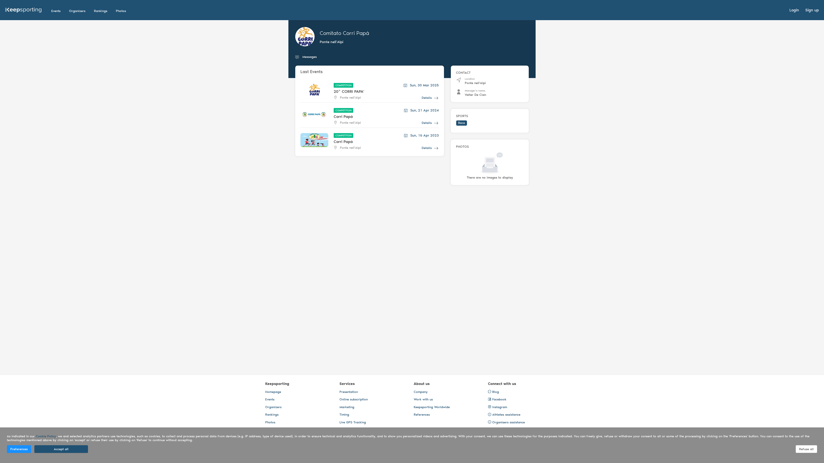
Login (794, 10)
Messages (309, 57)
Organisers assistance (508, 422)
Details (427, 98)
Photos (270, 422)
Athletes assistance (506, 414)
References (422, 414)
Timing (344, 414)
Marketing (346, 407)
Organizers (273, 407)
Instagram (499, 407)
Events (269, 399)
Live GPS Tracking (352, 422)
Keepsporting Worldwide (432, 407)
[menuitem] (56, 10)
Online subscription (353, 399)
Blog (495, 392)
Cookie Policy (46, 436)
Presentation (348, 392)
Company (421, 392)
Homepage (273, 392)
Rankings (272, 414)
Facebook (498, 399)
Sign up (812, 10)
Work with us (423, 399)
